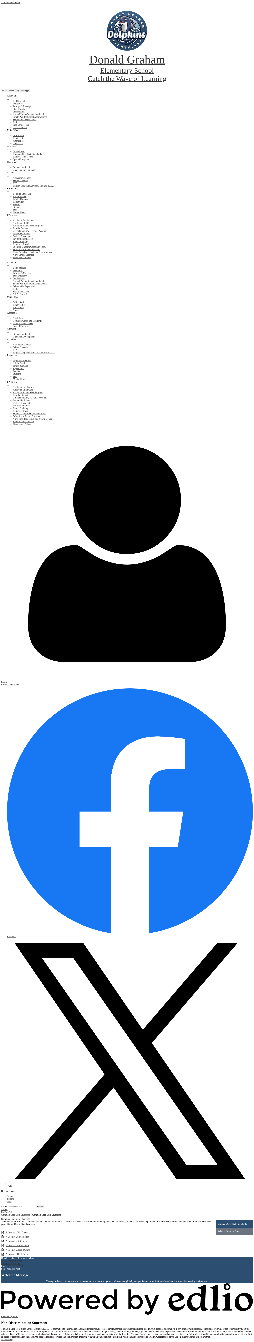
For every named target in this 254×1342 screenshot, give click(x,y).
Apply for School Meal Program (28, 225)
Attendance (18, 141)
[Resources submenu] (8, 358)
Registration (18, 201)
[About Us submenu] (8, 99)
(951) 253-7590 (15, 1266)
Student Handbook (21, 167)
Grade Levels (19, 151)
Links (15, 122)
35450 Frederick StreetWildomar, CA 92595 (11, 1262)
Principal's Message (22, 106)
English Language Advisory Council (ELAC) (34, 186)
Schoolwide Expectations (24, 119)
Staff (15, 209)
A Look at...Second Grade (18, 1250)
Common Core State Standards (27, 154)
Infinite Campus (20, 199)
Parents (16, 204)
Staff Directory (20, 109)
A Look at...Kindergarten (17, 1236)
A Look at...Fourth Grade (17, 1245)
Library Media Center (23, 156)
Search (4, 1206)
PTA (15, 183)
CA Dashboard (20, 127)
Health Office (19, 138)
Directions (17, 103)
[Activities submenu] (8, 342)
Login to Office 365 (22, 194)
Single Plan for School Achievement (30, 117)
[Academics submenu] (8, 149)
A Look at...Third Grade (17, 1254)
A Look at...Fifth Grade (16, 1232)
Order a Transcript (21, 236)
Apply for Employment (24, 220)
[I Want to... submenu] (8, 218)
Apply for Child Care (23, 223)
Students (17, 207)
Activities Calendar (22, 178)
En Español (6, 1212)
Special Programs (21, 159)
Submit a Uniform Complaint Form (29, 247)
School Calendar (20, 180)
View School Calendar (23, 255)
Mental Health (19, 212)
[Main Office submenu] (8, 133)
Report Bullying (20, 241)
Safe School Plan (21, 125)
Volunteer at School (22, 257)
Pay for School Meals (23, 239)
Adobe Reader (19, 196)
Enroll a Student (20, 228)
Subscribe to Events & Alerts (26, 249)
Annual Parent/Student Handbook (28, 114)
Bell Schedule (19, 101)
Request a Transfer (21, 244)
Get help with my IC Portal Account (29, 231)
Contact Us (18, 143)
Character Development (24, 170)
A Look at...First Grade (16, 1241)
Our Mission (19, 111)
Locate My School (21, 233)
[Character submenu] (8, 165)
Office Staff (18, 135)
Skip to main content (10, 2)
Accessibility (7, 1339)
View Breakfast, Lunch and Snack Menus (32, 252)
